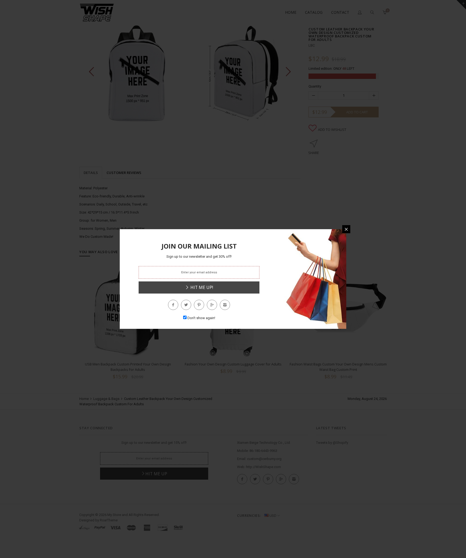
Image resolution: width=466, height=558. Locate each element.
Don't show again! (201, 318)
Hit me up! (201, 287)
